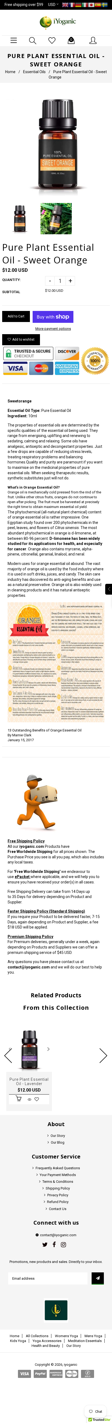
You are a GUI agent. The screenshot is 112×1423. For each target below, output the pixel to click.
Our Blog (57, 1142)
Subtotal (11, 292)
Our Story (58, 1136)
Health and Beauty (46, 1346)
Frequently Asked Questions (58, 1168)
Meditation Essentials (85, 1341)
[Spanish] (98, 4)
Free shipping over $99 (24, 4)
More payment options (53, 329)
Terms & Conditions (57, 1182)
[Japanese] (91, 4)
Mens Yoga (93, 1336)
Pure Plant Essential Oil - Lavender (29, 1081)
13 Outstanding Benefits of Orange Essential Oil (45, 730)
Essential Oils (34, 72)
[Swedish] (104, 4)
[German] (78, 4)
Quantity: (11, 280)
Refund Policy (58, 1202)
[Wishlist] (51, 41)
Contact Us (57, 1209)
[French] (72, 4)
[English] (65, 4)
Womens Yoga (66, 1336)
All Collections (37, 1336)
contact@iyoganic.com (29, 967)
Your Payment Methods (58, 1175)
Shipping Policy (58, 1188)
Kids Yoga (18, 1341)
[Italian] (85, 4)
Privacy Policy (57, 1195)
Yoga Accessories (47, 1341)
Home (10, 72)
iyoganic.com (31, 846)
